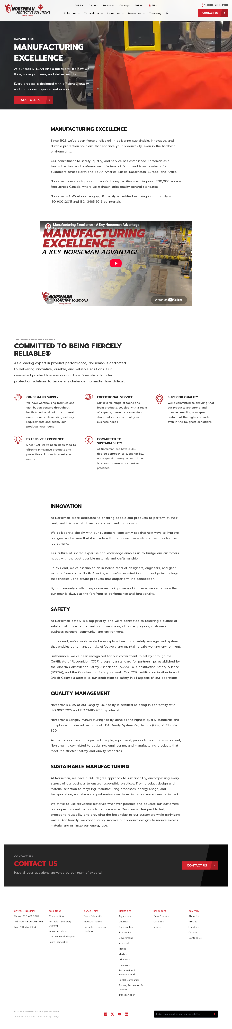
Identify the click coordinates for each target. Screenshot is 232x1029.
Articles (79, 5)
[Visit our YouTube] (119, 1014)
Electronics (125, 932)
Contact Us (195, 938)
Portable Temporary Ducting (60, 924)
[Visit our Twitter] (112, 1014)
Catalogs (125, 5)
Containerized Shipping (62, 936)
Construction (56, 916)
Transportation (127, 995)
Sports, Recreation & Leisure (131, 987)
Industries (113, 14)
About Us (194, 916)
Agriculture (125, 916)
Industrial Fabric (58, 931)
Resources (134, 14)
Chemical (124, 921)
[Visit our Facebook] (105, 1014)
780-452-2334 (27, 927)
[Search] (167, 13)
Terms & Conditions (24, 1016)
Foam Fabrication (58, 942)
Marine (122, 949)
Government (126, 938)
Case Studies (161, 916)
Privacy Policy (44, 1016)
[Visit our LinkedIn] (126, 1014)
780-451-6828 (31, 916)
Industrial (124, 943)
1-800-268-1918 (216, 5)
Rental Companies (129, 980)
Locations (108, 5)
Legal (57, 1016)
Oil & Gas (124, 959)
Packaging (124, 965)
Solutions (70, 14)
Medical (123, 954)
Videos (139, 5)
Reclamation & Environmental (127, 972)
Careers (93, 5)
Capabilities (92, 14)
